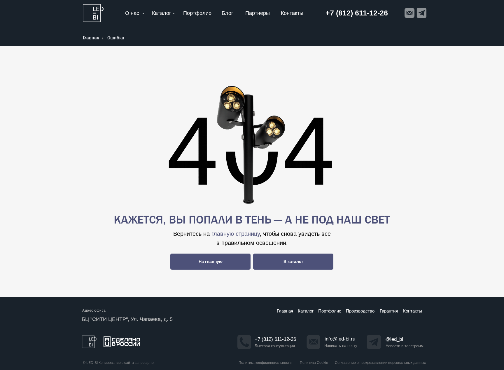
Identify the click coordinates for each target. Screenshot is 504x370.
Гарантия (389, 310)
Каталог (161, 13)
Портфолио (197, 13)
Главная (91, 38)
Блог (227, 13)
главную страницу (235, 234)
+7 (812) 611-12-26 (275, 339)
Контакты (292, 13)
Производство (360, 310)
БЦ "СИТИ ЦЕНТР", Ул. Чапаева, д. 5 (127, 319)
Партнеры (257, 13)
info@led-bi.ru (340, 339)
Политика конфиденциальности (265, 363)
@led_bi (394, 339)
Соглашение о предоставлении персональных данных (380, 363)
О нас (133, 13)
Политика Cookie (314, 363)
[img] (93, 13)
